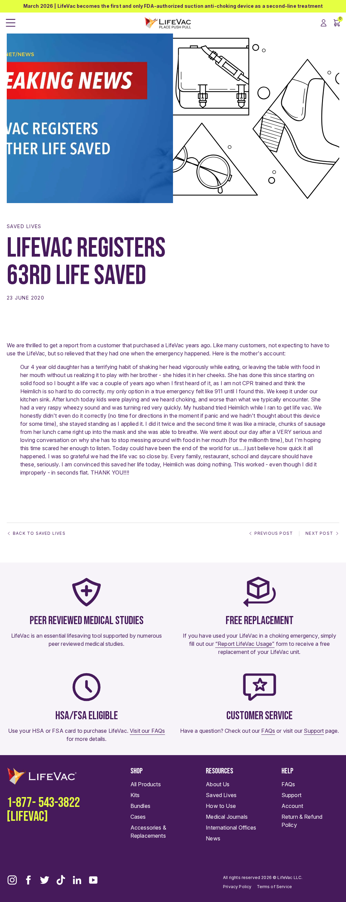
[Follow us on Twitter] (44, 880)
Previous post (273, 533)
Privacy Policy (237, 886)
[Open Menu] (10, 23)
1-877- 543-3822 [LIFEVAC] (43, 809)
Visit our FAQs (147, 730)
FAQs (268, 730)
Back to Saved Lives (39, 533)
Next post (319, 533)
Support (314, 730)
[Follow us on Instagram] (12, 880)
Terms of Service (274, 886)
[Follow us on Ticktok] (60, 880)
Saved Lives (24, 226)
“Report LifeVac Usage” (245, 643)
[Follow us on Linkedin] (77, 880)
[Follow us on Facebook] (28, 880)
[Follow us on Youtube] (93, 880)
